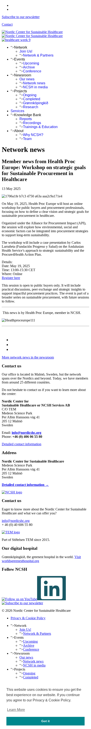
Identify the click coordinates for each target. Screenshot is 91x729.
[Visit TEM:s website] (11, 532)
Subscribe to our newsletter (21, 17)
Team (27, 139)
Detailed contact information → (25, 485)
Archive (29, 67)
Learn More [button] (16, 710)
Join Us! (25, 51)
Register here (11, 278)
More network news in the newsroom (28, 357)
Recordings (32, 123)
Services (17, 111)
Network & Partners (38, 55)
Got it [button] (45, 721)
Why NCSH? (33, 135)
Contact (7, 24)
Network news (34, 83)
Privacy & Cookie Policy (28, 618)
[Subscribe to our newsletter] (22, 603)
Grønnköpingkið (35, 103)
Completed (31, 99)
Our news (26, 79)
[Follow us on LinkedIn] (51, 599)
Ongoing (29, 95)
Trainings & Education (40, 127)
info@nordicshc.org (26, 432)
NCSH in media (35, 87)
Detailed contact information (21, 444)
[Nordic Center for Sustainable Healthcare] (12, 492)
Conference (32, 71)
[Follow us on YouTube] (19, 599)
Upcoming (31, 63)
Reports (25, 119)
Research (30, 107)
